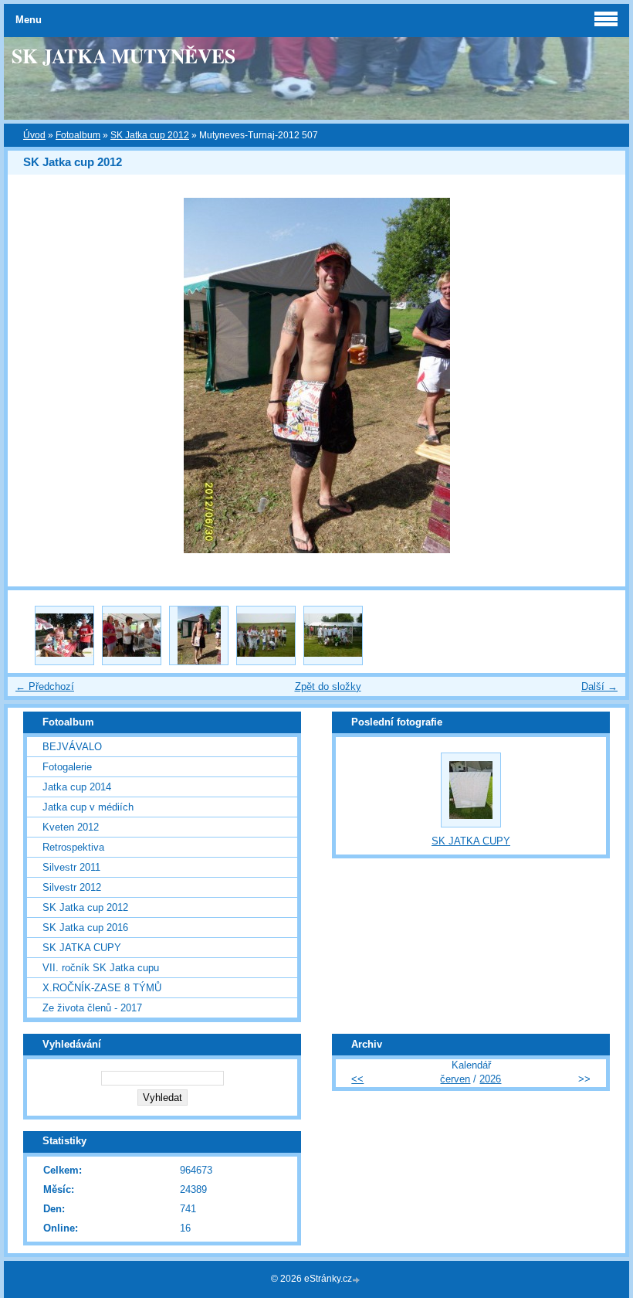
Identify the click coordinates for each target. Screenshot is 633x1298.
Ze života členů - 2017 (92, 1008)
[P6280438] (266, 635)
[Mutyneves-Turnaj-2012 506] (132, 635)
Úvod (34, 135)
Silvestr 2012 (71, 887)
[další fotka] (600, 375)
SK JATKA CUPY (81, 947)
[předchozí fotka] (32, 375)
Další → (599, 686)
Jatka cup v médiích (88, 807)
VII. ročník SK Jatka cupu (100, 968)
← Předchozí (44, 686)
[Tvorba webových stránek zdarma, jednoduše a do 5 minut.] (357, 1279)
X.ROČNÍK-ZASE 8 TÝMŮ (101, 988)
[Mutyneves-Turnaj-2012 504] (64, 635)
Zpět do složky (328, 686)
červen (455, 1079)
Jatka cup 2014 (76, 787)
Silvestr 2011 (71, 867)
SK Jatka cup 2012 (149, 135)
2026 (490, 1079)
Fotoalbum (78, 135)
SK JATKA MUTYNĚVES (123, 55)
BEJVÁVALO (72, 747)
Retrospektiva (73, 847)
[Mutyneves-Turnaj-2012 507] (199, 635)
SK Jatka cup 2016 (85, 927)
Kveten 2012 (70, 827)
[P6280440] (333, 635)
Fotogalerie (67, 767)
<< (357, 1079)
